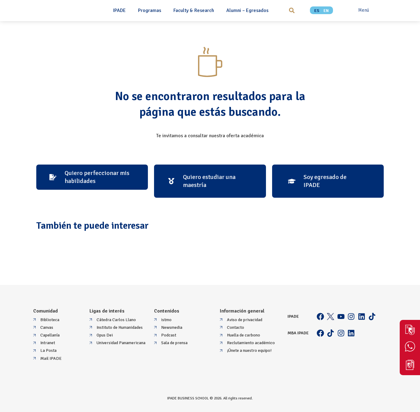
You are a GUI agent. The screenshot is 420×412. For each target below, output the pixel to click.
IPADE (119, 10)
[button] (292, 10)
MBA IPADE (298, 333)
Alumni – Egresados (247, 10)
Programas (149, 10)
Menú (363, 10)
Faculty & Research (193, 10)
